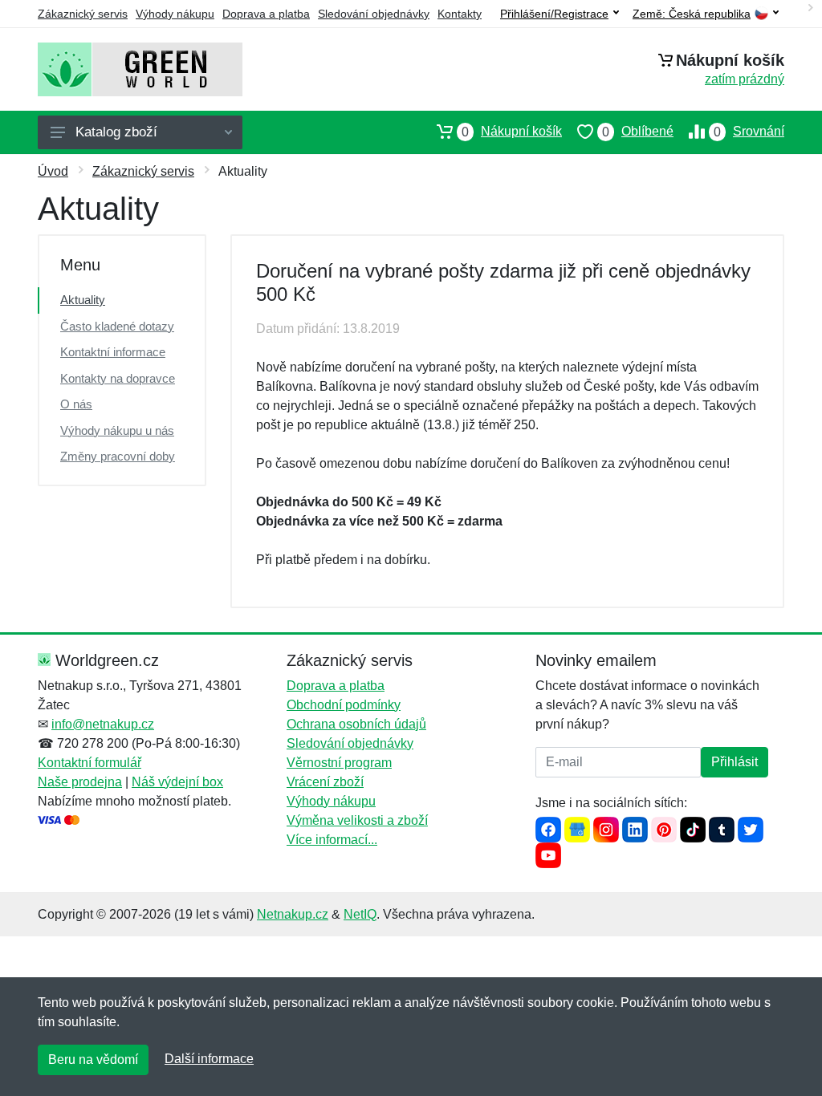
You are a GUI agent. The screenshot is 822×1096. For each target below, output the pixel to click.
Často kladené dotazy (117, 326)
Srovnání (749, 131)
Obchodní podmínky (344, 705)
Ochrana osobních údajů (356, 724)
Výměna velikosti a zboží (357, 820)
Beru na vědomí (93, 1059)
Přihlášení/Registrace (554, 13)
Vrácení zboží (325, 782)
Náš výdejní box (177, 782)
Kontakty (459, 13)
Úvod (53, 171)
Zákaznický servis (83, 13)
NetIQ (360, 914)
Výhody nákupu (175, 13)
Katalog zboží (116, 132)
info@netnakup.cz (102, 724)
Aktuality (82, 299)
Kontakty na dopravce (117, 378)
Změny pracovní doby (117, 456)
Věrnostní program (339, 762)
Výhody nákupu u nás (117, 430)
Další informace (209, 1059)
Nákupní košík (512, 131)
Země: (692, 14)
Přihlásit (734, 762)
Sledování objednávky (373, 13)
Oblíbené (637, 131)
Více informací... (332, 839)
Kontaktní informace (112, 352)
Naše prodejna (80, 782)
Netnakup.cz (292, 914)
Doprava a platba (266, 13)
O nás (76, 404)
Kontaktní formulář (89, 762)
